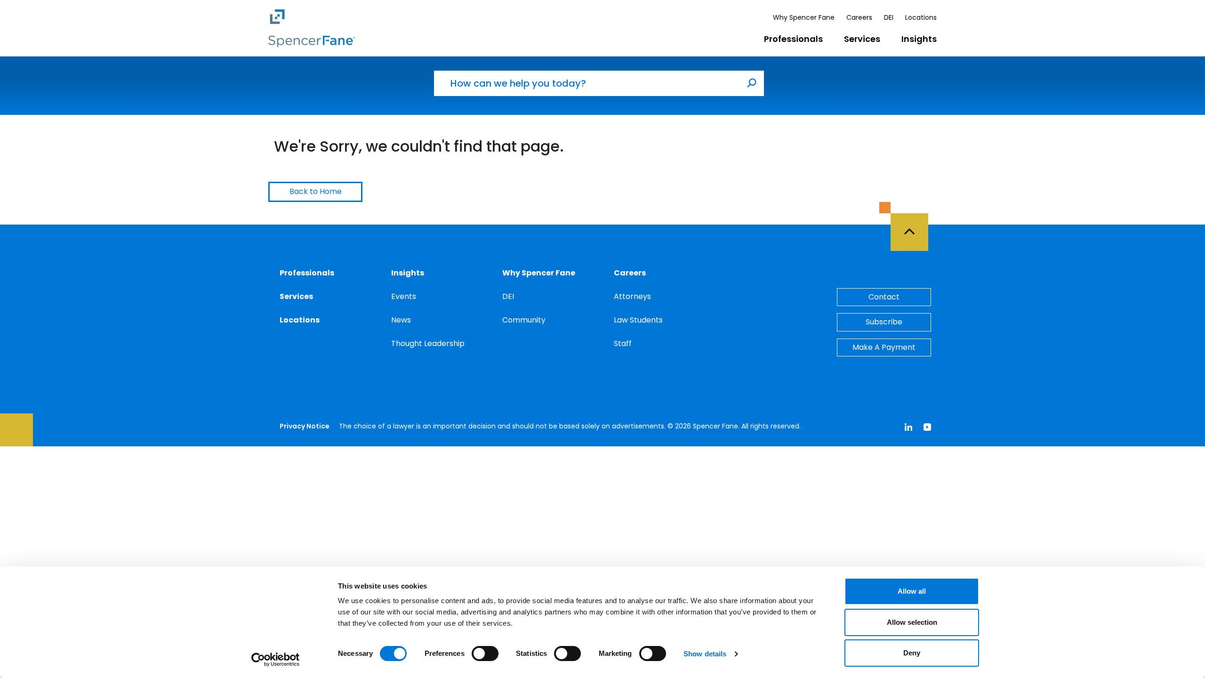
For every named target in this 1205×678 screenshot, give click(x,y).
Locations (921, 17)
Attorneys (632, 296)
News (401, 320)
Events (403, 296)
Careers (859, 17)
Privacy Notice (304, 426)
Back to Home (315, 191)
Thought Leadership (428, 343)
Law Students (638, 320)
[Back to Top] (914, 226)
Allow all (912, 591)
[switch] (485, 653)
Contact (884, 296)
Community (524, 320)
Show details (704, 654)
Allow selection (912, 622)
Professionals (793, 39)
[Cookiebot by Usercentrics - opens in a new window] (275, 660)
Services (862, 39)
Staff (623, 343)
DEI (888, 17)
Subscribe (884, 321)
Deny (911, 653)
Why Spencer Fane (804, 17)
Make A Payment (884, 347)
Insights (919, 39)
